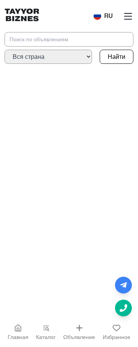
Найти (116, 57)
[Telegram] (123, 285)
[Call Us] (123, 308)
